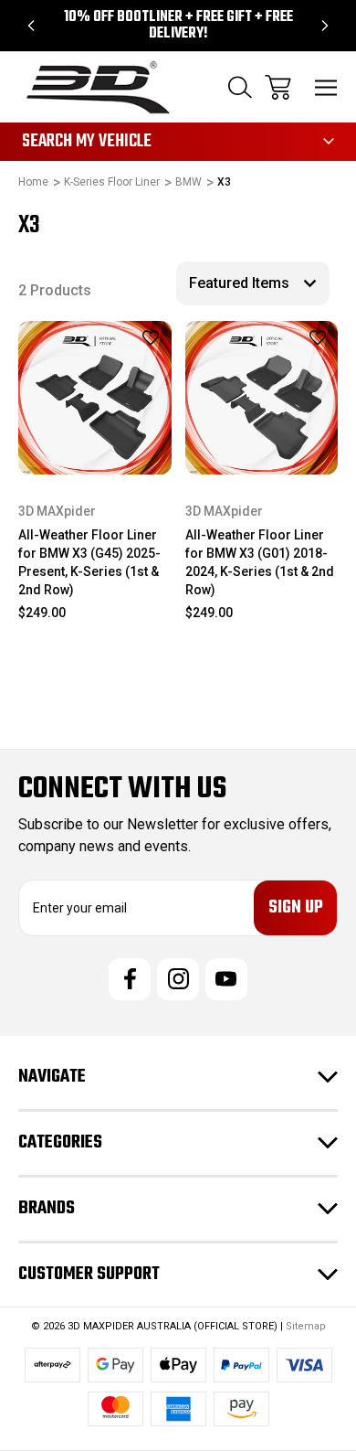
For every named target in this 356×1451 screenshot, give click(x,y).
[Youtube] (226, 979)
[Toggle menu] (326, 87)
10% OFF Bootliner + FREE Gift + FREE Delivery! (178, 25)
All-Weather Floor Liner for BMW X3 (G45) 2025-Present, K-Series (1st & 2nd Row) (89, 562)
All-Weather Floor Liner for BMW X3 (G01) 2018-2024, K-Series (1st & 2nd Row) (259, 562)
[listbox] (253, 283)
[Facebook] (130, 979)
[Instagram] (178, 979)
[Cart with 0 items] (278, 87)
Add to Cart (94, 450)
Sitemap (306, 1326)
